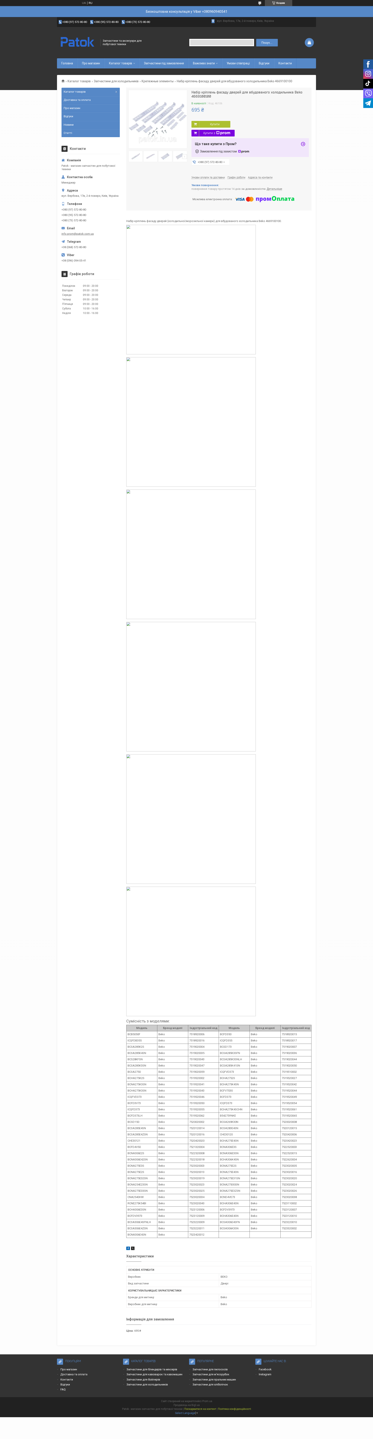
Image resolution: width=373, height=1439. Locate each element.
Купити (215, 124)
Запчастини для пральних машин (214, 1379)
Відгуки (264, 63)
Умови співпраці (238, 63)
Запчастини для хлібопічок (210, 1384)
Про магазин (91, 63)
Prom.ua (207, 1401)
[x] (132, 1249)
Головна (67, 63)
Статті (68, 133)
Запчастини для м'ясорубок (211, 1374)
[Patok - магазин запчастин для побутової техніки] (77, 42)
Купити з (209, 133)
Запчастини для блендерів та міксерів (151, 1369)
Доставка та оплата (77, 99)
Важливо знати (204, 63)
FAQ (63, 1389)
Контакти (285, 63)
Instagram (265, 1374)
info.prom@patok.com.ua (78, 233)
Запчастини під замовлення (164, 63)
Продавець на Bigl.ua (187, 1405)
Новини (69, 124)
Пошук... (266, 42)
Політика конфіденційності (234, 1408)
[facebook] (128, 1249)
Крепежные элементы (158, 81)
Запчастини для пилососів (210, 1369)
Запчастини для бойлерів (143, 1379)
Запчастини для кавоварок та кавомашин (154, 1374)
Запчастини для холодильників (116, 81)
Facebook (265, 1369)
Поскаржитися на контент (200, 1408)
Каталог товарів (120, 63)
